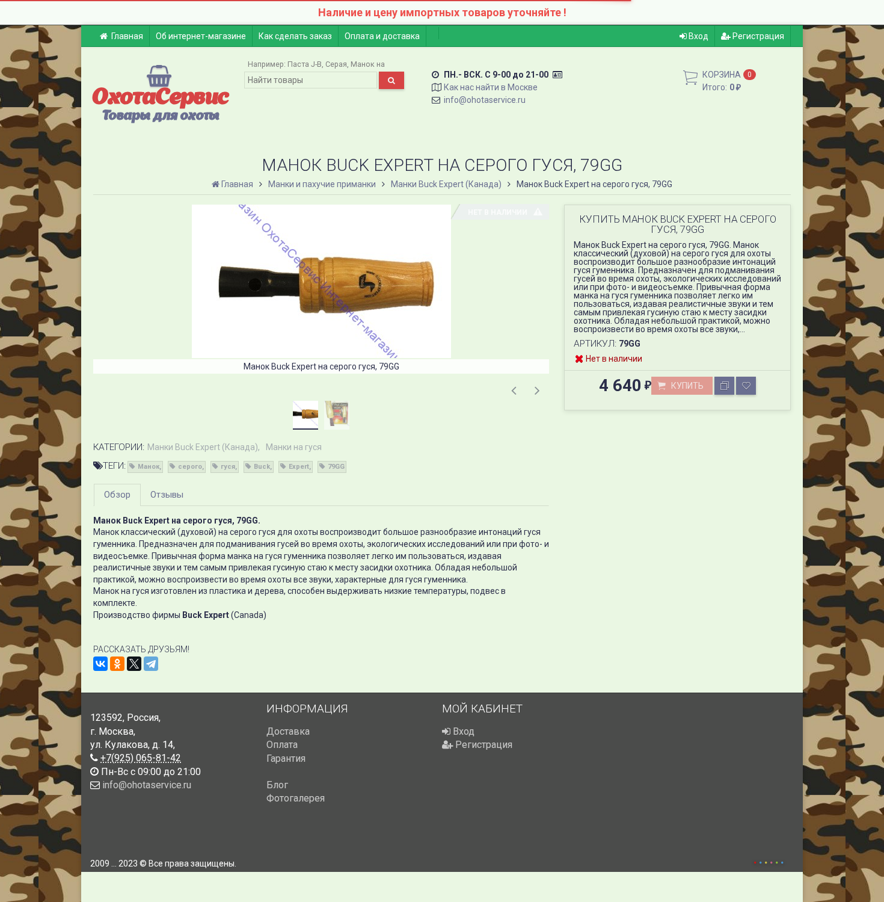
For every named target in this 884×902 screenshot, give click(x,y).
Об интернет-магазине (201, 36)
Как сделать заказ (295, 36)
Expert (299, 467)
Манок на (368, 64)
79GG (336, 467)
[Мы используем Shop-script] (768, 861)
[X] (134, 663)
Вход (697, 36)
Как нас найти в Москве (491, 87)
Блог (277, 785)
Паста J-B (304, 64)
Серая (336, 64)
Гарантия (285, 758)
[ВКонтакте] (100, 663)
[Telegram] (151, 663)
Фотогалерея (295, 798)
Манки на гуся (294, 447)
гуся (228, 467)
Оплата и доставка (382, 36)
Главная (127, 36)
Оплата (282, 744)
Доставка (288, 731)
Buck (262, 467)
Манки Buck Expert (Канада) (202, 447)
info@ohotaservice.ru (485, 100)
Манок (148, 467)
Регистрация (757, 36)
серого (190, 467)
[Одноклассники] (117, 663)
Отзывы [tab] (166, 494)
